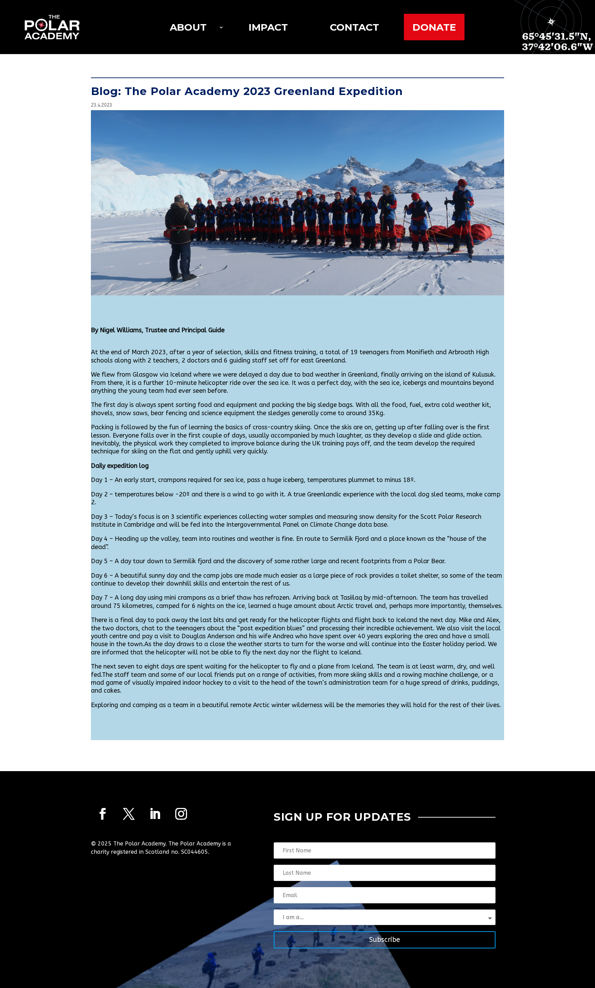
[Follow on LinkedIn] (155, 814)
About (188, 27)
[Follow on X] (128, 814)
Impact (268, 27)
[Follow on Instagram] (181, 814)
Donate (434, 27)
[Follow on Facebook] (102, 814)
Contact (354, 27)
